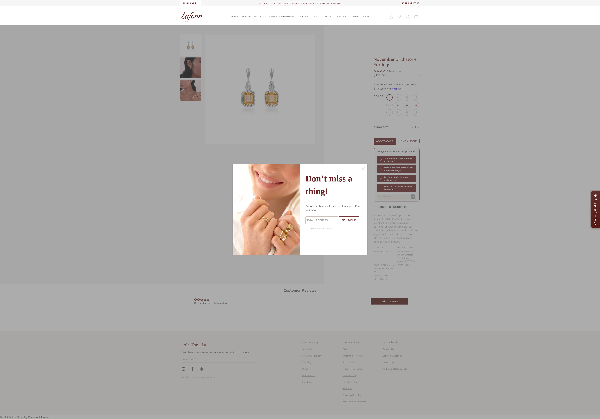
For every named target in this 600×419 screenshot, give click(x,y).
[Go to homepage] (191, 16)
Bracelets (343, 16)
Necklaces (304, 16)
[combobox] (407, 16)
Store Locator (411, 3)
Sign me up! (349, 220)
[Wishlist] (399, 16)
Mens (355, 16)
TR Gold (246, 16)
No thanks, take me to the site (318, 228)
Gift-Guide (260, 16)
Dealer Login (190, 3)
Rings (317, 16)
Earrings (328, 16)
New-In (234, 16)
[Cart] (416, 16)
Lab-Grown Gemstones (281, 16)
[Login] (391, 16)
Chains (365, 16)
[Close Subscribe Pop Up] (363, 169)
